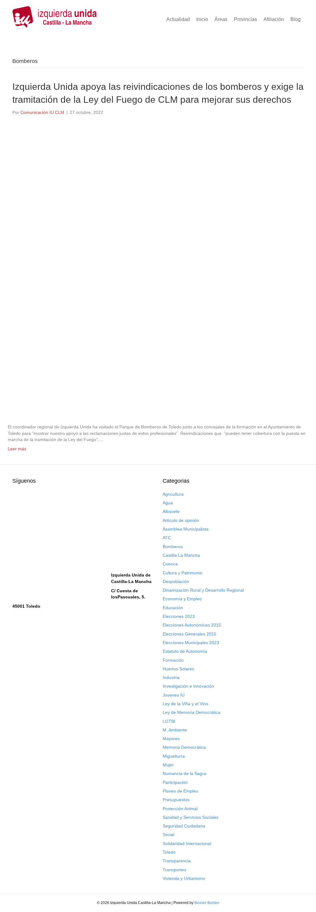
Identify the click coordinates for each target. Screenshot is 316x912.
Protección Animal (180, 808)
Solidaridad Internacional (187, 843)
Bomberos (173, 546)
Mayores (171, 738)
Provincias (245, 19)
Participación (175, 782)
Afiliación (274, 19)
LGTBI (169, 721)
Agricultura (173, 494)
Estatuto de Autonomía (185, 651)
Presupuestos (176, 799)
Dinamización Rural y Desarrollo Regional (203, 590)
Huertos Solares (178, 668)
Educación (173, 607)
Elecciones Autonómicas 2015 (192, 625)
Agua (168, 502)
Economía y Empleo (182, 598)
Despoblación (176, 581)
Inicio (202, 19)
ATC (167, 537)
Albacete (171, 511)
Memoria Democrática (184, 747)
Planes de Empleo (180, 791)
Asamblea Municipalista (186, 529)
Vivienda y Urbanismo (184, 878)
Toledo (169, 852)
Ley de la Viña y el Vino (185, 703)
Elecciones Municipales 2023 (191, 642)
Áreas (220, 19)
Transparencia (177, 860)
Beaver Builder (206, 903)
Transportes (174, 869)
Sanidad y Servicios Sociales (190, 817)
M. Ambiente (175, 729)
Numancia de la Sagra (184, 773)
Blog (295, 19)
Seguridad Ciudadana (184, 825)
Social (168, 834)
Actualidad (178, 19)
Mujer (168, 764)
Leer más (17, 448)
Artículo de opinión (181, 520)
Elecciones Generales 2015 (189, 633)
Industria (171, 677)
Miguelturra (174, 756)
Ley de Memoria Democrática (191, 712)
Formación (173, 660)
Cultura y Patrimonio (182, 572)
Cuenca (170, 563)
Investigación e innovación (188, 686)
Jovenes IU (174, 695)
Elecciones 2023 (179, 616)
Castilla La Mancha (181, 555)
